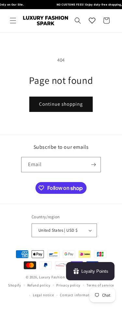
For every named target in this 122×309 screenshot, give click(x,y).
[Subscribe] (93, 164)
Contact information (77, 295)
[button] (13, 20)
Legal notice (43, 295)
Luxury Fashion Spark (57, 277)
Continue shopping (61, 104)
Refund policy (38, 285)
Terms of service (100, 285)
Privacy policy (68, 285)
